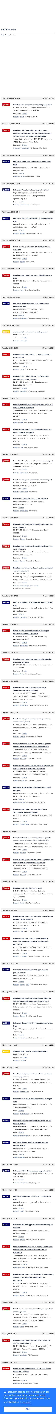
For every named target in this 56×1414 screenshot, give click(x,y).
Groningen (16, 148)
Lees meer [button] (25, 1402)
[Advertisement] (28, 66)
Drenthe (16, 116)
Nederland (4, 35)
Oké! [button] (28, 1409)
